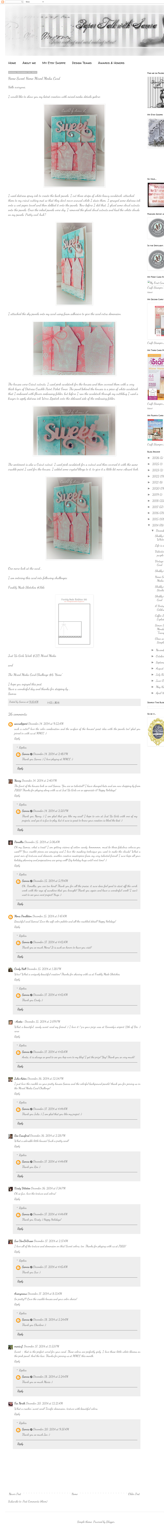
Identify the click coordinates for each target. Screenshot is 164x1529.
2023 (156, 470)
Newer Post (15, 1494)
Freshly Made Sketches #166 (26, 587)
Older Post (134, 1494)
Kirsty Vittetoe (22, 1188)
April (159, 693)
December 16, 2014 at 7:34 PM (48, 1188)
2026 (156, 458)
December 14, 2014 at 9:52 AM (45, 723)
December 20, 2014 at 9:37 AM (51, 1429)
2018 (155, 501)
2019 (156, 494)
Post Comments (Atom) (35, 1501)
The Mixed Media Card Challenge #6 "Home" (35, 675)
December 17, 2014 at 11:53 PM (41, 1346)
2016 (155, 513)
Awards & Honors (111, 63)
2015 (155, 519)
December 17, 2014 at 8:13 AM (45, 1293)
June (159, 681)
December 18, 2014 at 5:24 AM (50, 1319)
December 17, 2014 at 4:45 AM (50, 1267)
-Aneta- (19, 1021)
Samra (25, 754)
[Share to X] (53, 702)
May (158, 687)
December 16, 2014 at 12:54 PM (45, 1078)
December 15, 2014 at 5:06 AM (42, 842)
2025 (156, 464)
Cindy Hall (20, 969)
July (158, 674)
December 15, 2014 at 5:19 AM (50, 881)
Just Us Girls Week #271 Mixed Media (32, 656)
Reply (17, 738)
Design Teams (82, 63)
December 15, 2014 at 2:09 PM (42, 1021)
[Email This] (48, 702)
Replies (23, 747)
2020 (156, 488)
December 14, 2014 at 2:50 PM (50, 811)
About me (29, 63)
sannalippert (21, 723)
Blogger (110, 1522)
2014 (155, 525)
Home (12, 63)
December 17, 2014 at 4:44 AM (50, 1109)
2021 (155, 482)
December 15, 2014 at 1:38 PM (44, 969)
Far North (19, 1403)
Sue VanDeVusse (23, 1241)
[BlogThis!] (51, 702)
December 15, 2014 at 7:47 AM (50, 916)
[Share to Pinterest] (58, 702)
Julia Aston (20, 1078)
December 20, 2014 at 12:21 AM (44, 1403)
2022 (156, 476)
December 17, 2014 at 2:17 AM (51, 1241)
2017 (155, 507)
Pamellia (19, 842)
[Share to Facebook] (56, 702)
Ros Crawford (21, 1135)
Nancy (17, 780)
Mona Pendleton (23, 916)
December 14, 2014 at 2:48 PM (50, 754)
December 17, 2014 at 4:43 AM (50, 1052)
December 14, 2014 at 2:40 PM (39, 780)
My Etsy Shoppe (54, 63)
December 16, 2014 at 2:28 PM (47, 1135)
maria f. (18, 1346)
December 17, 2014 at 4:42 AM (50, 942)
